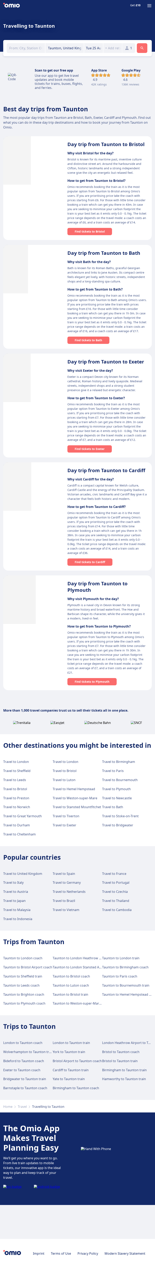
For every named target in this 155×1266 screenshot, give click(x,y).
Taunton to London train (120, 958)
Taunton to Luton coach (71, 985)
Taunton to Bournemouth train (125, 985)
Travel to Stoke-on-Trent (120, 816)
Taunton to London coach (22, 958)
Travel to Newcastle (117, 798)
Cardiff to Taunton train (71, 1070)
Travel (22, 1106)
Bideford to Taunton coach (23, 1061)
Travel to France (114, 873)
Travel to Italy (13, 882)
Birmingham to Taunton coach (76, 1088)
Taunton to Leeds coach (21, 985)
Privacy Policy (88, 1253)
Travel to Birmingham (118, 761)
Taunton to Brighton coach (23, 994)
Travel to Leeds (14, 780)
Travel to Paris (113, 771)
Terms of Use (61, 1253)
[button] (93, 48)
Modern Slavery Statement (125, 1253)
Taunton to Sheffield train (22, 976)
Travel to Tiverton (66, 816)
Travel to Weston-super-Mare (75, 798)
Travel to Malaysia (16, 910)
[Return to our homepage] (11, 5)
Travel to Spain (64, 873)
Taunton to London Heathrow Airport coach (86, 958)
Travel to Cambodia (117, 910)
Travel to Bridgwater (117, 825)
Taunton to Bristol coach (71, 976)
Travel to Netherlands (69, 891)
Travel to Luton (64, 780)
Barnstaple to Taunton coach (25, 1088)
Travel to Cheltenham (19, 834)
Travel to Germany (67, 882)
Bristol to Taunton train (120, 1061)
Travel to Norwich (16, 807)
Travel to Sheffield (16, 771)
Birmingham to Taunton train (124, 1070)
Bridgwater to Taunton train (24, 1079)
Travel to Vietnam (66, 910)
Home (8, 1106)
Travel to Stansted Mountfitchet (77, 807)
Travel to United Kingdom (22, 873)
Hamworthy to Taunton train (124, 1079)
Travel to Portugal (115, 882)
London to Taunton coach (22, 1043)
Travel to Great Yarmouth (22, 816)
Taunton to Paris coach (119, 976)
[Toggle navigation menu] (149, 5)
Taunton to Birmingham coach (125, 967)
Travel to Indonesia (17, 919)
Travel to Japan (14, 900)
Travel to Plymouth (116, 789)
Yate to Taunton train (69, 1079)
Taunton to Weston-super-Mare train (81, 1003)
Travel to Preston (16, 798)
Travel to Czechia (115, 891)
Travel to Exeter (64, 825)
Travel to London (16, 761)
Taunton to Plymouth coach (24, 1003)
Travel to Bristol (64, 771)
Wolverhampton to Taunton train (28, 1052)
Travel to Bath (112, 807)
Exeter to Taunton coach (21, 1070)
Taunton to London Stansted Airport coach (85, 967)
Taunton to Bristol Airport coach (27, 967)
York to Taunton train (69, 1052)
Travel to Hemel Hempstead (74, 789)
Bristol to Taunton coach (120, 1052)
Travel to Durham (16, 825)
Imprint (38, 1253)
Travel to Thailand (115, 900)
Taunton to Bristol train (70, 994)
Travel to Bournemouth (120, 780)
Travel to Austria (15, 891)
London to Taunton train (71, 1043)
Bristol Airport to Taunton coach (77, 1061)
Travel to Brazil (64, 900)
